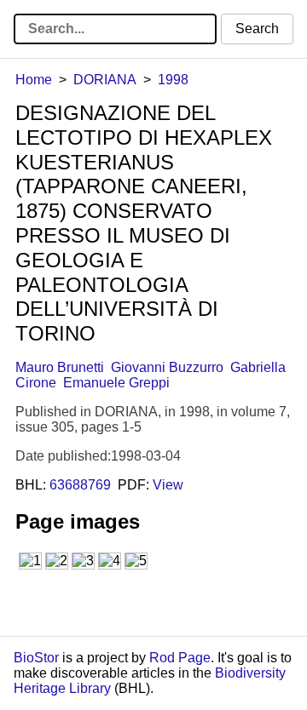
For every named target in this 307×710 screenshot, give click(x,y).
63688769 (80, 485)
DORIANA (104, 79)
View (168, 485)
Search (257, 28)
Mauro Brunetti (59, 367)
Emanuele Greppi (116, 382)
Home (33, 79)
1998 (173, 79)
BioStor (36, 657)
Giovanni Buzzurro (167, 367)
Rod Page (180, 657)
